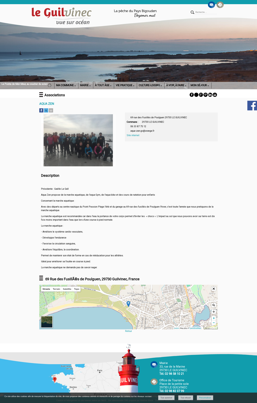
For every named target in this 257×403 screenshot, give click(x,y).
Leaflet (176, 328)
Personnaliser (205, 398)
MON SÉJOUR (199, 85)
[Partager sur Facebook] (41, 110)
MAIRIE (84, 85)
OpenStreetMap (195, 328)
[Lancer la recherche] (192, 12)
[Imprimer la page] (51, 110)
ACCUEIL (50, 85)
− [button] (214, 323)
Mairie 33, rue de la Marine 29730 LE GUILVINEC (173, 368)
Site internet (133, 135)
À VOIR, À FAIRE (175, 85)
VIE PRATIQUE (124, 85)
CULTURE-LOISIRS (149, 85)
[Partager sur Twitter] (46, 110)
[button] (213, 289)
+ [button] (214, 318)
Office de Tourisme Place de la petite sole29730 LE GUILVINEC (174, 385)
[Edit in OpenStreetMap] (202, 328)
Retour (128, 331)
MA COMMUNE (65, 85)
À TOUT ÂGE (102, 85)
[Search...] (213, 305)
